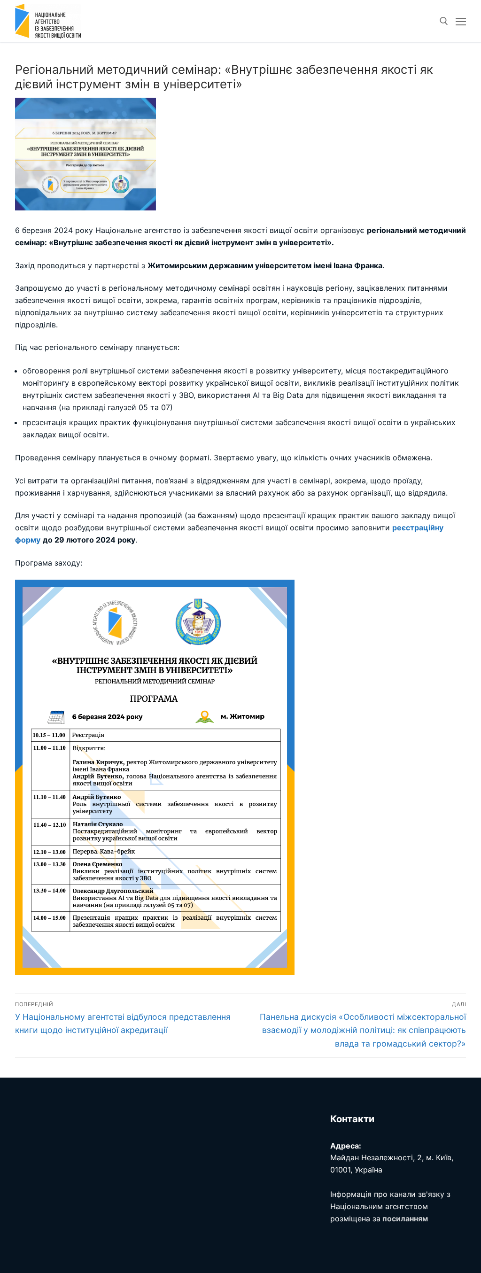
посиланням (405, 1218)
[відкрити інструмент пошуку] (444, 21)
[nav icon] (461, 21)
